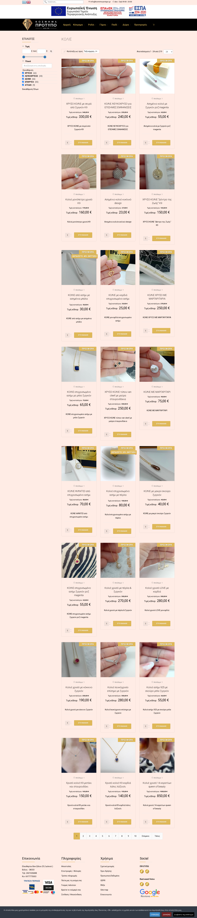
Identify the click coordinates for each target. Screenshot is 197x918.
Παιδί (114, 24)
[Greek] (24, 2)
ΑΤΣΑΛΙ (28, 85)
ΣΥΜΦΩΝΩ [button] (155, 914)
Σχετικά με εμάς (107, 866)
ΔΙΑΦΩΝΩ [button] (166, 914)
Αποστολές (66, 866)
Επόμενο (145, 836)
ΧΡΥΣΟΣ (28, 73)
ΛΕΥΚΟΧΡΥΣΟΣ (31, 76)
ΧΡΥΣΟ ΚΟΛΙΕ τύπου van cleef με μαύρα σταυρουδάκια (118, 395)
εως (35, 51)
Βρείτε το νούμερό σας (71, 890)
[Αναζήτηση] (51, 51)
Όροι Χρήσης (106, 871)
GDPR (103, 880)
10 (135, 836)
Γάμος (103, 24)
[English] (28, 2)
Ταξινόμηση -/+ (90, 51)
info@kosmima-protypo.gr (101, 2)
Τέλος (157, 836)
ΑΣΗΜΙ (28, 79)
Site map (104, 890)
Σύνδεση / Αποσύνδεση (71, 894)
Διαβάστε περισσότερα (183, 914)
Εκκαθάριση (28, 70)
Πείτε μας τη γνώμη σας (71, 880)
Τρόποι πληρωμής (69, 876)
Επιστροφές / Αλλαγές (71, 871)
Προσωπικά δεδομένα (110, 876)
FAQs (103, 885)
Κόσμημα (78, 24)
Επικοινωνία (106, 894)
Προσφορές (140, 24)
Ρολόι (91, 24)
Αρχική (66, 24)
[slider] (23, 57)
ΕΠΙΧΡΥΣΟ (29, 82)
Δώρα (126, 24)
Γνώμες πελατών (68, 885)
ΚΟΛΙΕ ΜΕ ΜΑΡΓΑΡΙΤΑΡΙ (157, 391)
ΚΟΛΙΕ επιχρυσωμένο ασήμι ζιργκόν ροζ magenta (79, 592)
